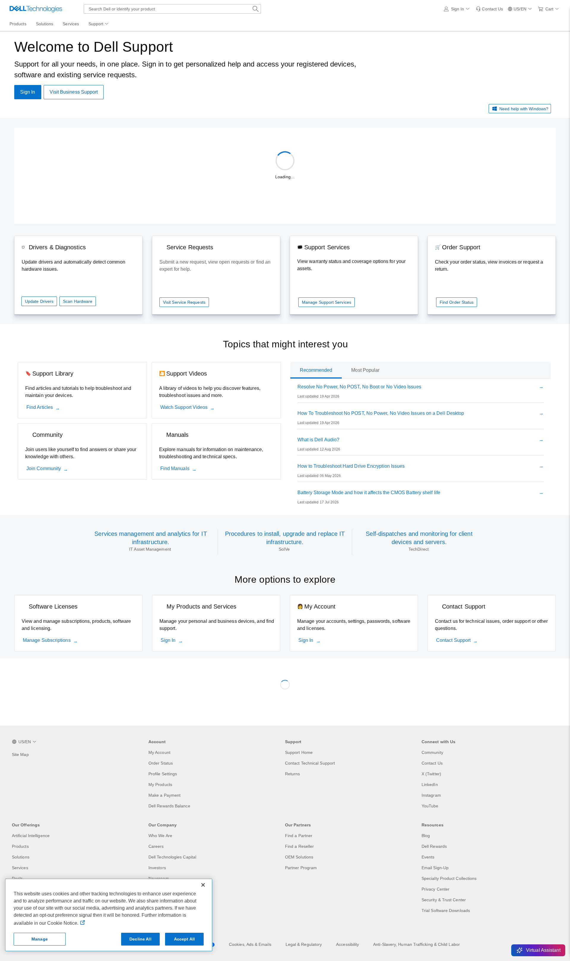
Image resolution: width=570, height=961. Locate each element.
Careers (156, 846)
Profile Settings (162, 773)
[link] (489, 9)
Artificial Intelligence (31, 835)
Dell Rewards (434, 846)
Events (428, 857)
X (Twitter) (431, 773)
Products (20, 846)
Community (432, 752)
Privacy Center (435, 889)
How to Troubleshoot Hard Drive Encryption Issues (351, 466)
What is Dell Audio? (318, 439)
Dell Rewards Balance (169, 806)
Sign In (168, 640)
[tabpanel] (420, 445)
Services (20, 867)
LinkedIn (430, 784)
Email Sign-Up (435, 867)
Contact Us (432, 763)
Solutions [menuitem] (44, 23)
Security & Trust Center (444, 899)
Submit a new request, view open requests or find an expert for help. (214, 265)
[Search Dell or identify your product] (255, 8)
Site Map (20, 754)
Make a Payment (164, 795)
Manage (39, 939)
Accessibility (347, 944)
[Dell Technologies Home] (36, 9)
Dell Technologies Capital (172, 857)
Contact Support (453, 640)
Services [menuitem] (71, 23)
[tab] (316, 370)
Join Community (43, 468)
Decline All (140, 939)
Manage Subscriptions (47, 640)
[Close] (203, 884)
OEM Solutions (299, 857)
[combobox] (172, 9)
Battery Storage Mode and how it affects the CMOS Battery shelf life (368, 492)
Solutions (20, 857)
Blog (426, 835)
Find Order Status (457, 302)
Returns (292, 773)
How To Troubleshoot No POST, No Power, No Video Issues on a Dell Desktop (380, 413)
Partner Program (301, 867)
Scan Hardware (77, 301)
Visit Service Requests (184, 302)
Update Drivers (39, 301)
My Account (159, 752)
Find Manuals (174, 468)
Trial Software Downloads (446, 910)
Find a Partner (298, 835)
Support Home (299, 752)
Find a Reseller (299, 846)
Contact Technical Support (310, 763)
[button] (457, 9)
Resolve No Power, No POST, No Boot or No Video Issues (359, 386)
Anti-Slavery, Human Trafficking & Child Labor (416, 944)
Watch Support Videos (184, 407)
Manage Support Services (326, 302)
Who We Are (160, 835)
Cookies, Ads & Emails (250, 944)
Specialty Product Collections (449, 878)
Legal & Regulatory (304, 944)
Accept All (184, 939)
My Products (160, 784)
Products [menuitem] (18, 23)
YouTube (430, 806)
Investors (157, 867)
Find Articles (39, 407)
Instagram (431, 795)
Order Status (160, 763)
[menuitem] (99, 24)
